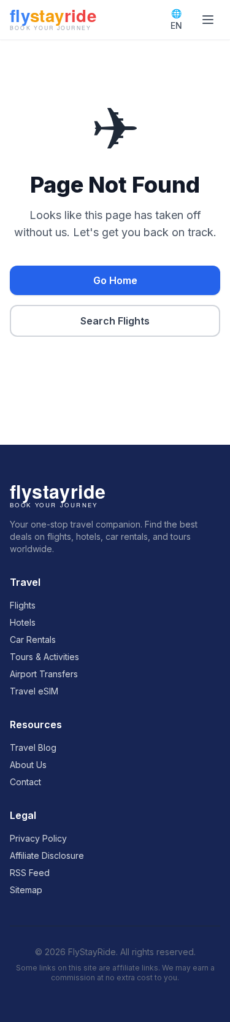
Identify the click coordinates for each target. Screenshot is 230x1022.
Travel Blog (33, 747)
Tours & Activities (44, 656)
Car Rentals (33, 639)
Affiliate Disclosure (47, 855)
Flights (23, 605)
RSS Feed (30, 872)
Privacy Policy (38, 838)
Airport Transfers (44, 674)
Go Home (115, 280)
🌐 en (176, 19)
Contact (25, 782)
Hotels (23, 622)
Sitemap (26, 890)
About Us (28, 764)
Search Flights (115, 321)
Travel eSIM (34, 691)
